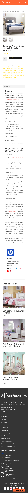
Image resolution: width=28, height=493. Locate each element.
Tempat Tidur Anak (19, 65)
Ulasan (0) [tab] (7, 86)
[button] (23, 16)
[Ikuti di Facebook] (5, 488)
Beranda (5, 10)
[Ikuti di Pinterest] (14, 488)
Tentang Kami (4, 427)
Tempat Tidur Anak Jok (11, 72)
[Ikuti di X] (8, 488)
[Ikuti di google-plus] (20, 488)
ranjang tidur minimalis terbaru (13, 99)
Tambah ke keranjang (15, 58)
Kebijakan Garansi (6, 438)
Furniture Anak (10, 10)
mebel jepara (13, 211)
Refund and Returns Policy (8, 443)
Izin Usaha (4, 422)
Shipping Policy (5, 430)
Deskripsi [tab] (6, 84)
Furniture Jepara (12, 483)
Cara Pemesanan (5, 435)
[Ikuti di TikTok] (23, 488)
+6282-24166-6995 (19, 490)
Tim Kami (3, 419)
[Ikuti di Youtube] (17, 488)
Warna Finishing (5, 433)
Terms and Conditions (6, 441)
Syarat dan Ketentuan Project (8, 446)
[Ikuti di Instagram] (11, 488)
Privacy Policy (4, 425)
